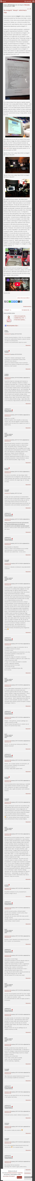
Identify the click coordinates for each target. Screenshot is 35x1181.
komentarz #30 (8, 1126)
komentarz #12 (8, 643)
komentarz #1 (7, 334)
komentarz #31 (8, 1142)
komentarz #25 (8, 1014)
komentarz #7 (7, 493)
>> (30, 310)
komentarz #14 (8, 717)
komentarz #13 (8, 685)
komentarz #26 (8, 1044)
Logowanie (28, 1)
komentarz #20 (8, 888)
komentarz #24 (8, 990)
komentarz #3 (7, 377)
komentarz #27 (8, 1072)
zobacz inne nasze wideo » (23, 298)
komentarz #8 (8, 519)
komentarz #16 (8, 760)
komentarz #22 (8, 936)
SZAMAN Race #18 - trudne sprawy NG (20, 318)
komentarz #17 (8, 780)
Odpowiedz (28, 345)
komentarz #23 (8, 955)
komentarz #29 (8, 1111)
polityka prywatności (12, 1172)
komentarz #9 (7, 543)
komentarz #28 (8, 1092)
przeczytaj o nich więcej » (9, 1176)
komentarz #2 (7, 354)
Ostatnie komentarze (26, 1173)
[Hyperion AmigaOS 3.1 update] (17, 99)
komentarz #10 (8, 563)
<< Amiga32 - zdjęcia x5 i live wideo (8, 310)
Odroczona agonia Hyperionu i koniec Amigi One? (20, 316)
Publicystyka (27, 4)
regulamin (20, 1172)
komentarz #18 (8, 802)
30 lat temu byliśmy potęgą (20, 319)
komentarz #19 (8, 834)
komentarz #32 (8, 1161)
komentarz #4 (7, 414)
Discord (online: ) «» (12, 325)
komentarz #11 (8, 583)
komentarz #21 (8, 907)
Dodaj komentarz (27, 306)
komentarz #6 (7, 471)
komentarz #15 (8, 740)
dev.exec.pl (28, 1178)
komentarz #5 (7, 439)
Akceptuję (19, 1177)
